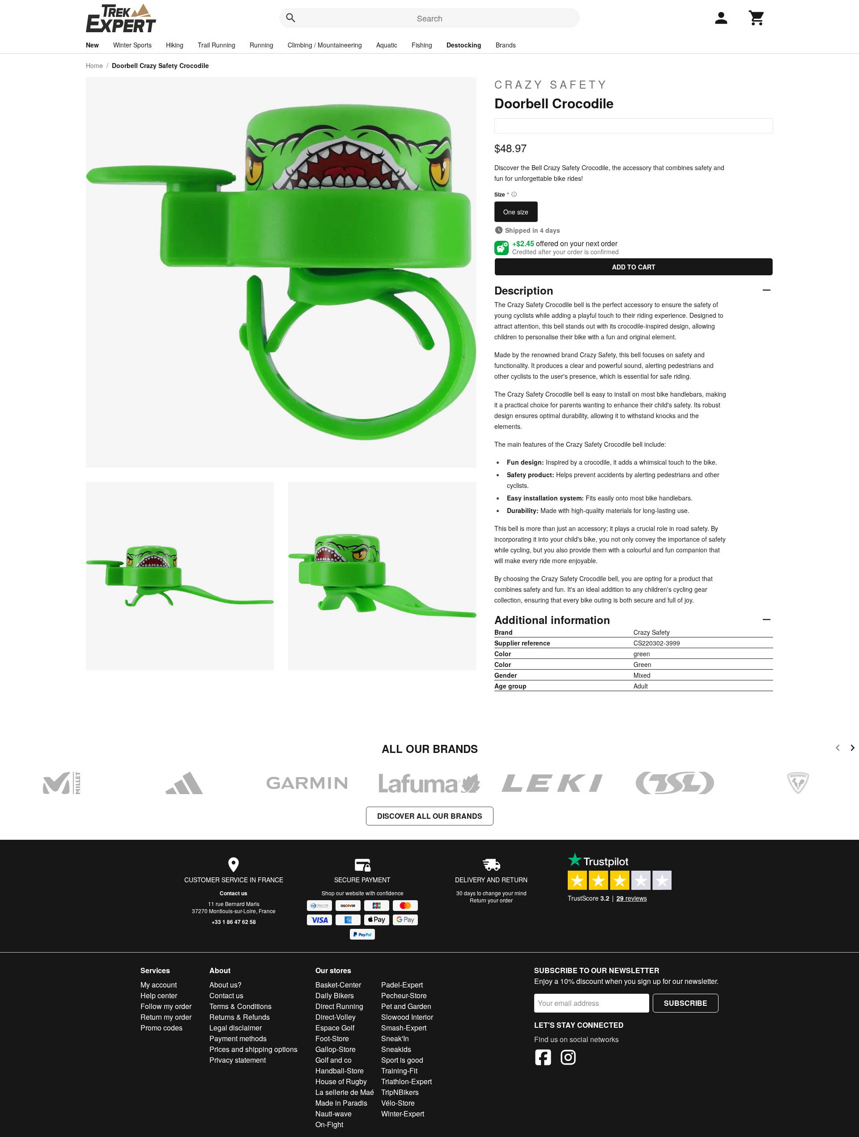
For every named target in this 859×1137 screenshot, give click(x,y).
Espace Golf (334, 1027)
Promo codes (161, 1027)
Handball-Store (339, 1070)
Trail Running (216, 44)
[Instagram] (568, 1058)
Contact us (233, 893)
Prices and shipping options (253, 1049)
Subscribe (685, 1003)
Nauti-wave (333, 1113)
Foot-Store (332, 1038)
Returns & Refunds (239, 1017)
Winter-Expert (402, 1113)
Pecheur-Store (404, 995)
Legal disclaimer (235, 1027)
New (92, 44)
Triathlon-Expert (406, 1081)
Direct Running (339, 1006)
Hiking (174, 44)
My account (158, 984)
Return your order (491, 900)
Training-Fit (399, 1070)
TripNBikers (400, 1092)
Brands (506, 44)
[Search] (291, 18)
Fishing (422, 44)
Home (94, 65)
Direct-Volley (335, 1017)
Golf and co (333, 1060)
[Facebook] (543, 1058)
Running (261, 44)
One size (515, 211)
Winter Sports (132, 44)
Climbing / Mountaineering (325, 44)
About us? (225, 984)
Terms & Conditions (240, 1006)
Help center (158, 995)
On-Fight (329, 1124)
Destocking (464, 44)
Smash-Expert (403, 1027)
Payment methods (238, 1038)
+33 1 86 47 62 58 (234, 922)
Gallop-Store (335, 1049)
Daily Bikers (334, 995)
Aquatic (386, 44)
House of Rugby (341, 1081)
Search (429, 18)
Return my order (165, 1017)
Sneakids (396, 1049)
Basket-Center (338, 984)
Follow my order (165, 1006)
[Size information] (514, 194)
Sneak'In (395, 1038)
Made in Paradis (341, 1103)
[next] (852, 749)
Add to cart (633, 266)
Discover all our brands (429, 816)
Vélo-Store (398, 1103)
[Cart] (757, 18)
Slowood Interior (407, 1017)
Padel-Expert (402, 984)
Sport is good (402, 1060)
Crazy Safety (551, 84)
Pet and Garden (406, 1006)
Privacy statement (237, 1060)
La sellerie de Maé (344, 1092)
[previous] (837, 749)
